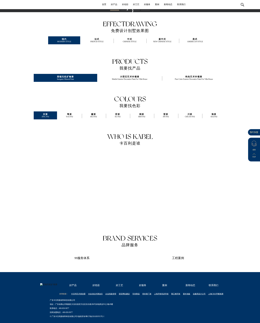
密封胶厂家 (146, 294)
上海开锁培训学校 (161, 294)
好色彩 (125, 4)
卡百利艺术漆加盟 (78, 294)
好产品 (114, 4)
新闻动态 (168, 4)
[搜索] (242, 4)
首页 (104, 4)
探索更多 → (58, 203)
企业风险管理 (110, 294)
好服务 (147, 4)
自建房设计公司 (199, 294)
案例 (157, 4)
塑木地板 (186, 294)
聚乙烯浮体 (175, 294)
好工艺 (136, 4)
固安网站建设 (124, 294)
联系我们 (181, 4)
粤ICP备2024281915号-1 (94, 316)
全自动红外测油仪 (95, 294)
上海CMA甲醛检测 (215, 294)
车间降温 (136, 294)
